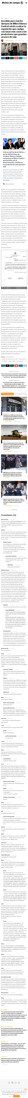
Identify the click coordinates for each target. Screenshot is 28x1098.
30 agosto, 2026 (5, 1021)
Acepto (16, 1096)
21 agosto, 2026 (16, 421)
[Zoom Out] (12, 288)
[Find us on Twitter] (12, 1083)
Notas (6, 18)
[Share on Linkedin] (21, 58)
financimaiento (22, 359)
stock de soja (20, 361)
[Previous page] (2, 288)
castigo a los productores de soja (9, 359)
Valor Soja (7, 477)
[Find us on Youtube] (16, 1083)
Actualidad (10, 18)
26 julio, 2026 (13, 477)
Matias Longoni (9, 40)
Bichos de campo (8, 421)
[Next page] (5, 288)
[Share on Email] (16, 58)
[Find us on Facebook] (9, 1083)
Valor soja (4, 1056)
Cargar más (14, 509)
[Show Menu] (26, 3)
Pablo (2, 750)
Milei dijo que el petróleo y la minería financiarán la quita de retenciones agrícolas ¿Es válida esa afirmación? (12, 474)
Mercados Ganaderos (6, 1026)
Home (2, 18)
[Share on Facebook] (3, 58)
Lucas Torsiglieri (8, 505)
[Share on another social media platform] (25, 58)
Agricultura (4, 1041)
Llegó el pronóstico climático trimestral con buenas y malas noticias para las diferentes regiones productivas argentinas (13, 1060)
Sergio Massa (12, 361)
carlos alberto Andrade (11, 556)
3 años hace (12, 519)
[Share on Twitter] (7, 58)
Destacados (4, 1009)
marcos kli (3, 718)
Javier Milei (4, 361)
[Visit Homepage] (12, 2)
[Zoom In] (15, 288)
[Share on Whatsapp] (12, 58)
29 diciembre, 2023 (19, 40)
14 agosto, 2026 (16, 451)
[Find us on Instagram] (19, 1083)
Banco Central (9, 356)
